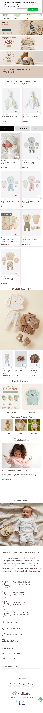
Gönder (37, 671)
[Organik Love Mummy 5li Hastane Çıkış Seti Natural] (10, 262)
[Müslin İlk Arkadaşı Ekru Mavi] (11, 100)
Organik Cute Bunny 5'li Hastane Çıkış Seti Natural (9, 240)
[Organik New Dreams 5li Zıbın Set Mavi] (10, 184)
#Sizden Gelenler (21, 500)
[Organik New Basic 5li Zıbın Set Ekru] (10, 146)
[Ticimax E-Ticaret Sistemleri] (21, 704)
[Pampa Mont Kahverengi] (34, 359)
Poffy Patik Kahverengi (19, 371)
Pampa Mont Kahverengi (33, 371)
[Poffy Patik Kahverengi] (21, 359)
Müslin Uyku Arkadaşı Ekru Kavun (31, 117)
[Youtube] (24, 684)
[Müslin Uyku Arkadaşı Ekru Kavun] (32, 100)
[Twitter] (15, 684)
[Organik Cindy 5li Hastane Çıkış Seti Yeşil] (31, 223)
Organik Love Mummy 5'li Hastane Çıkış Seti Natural (9, 279)
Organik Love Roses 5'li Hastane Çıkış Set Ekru (29, 163)
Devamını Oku (6, 479)
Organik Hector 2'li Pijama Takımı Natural (7, 371)
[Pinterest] (28, 684)
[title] (21, 43)
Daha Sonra (22, 10)
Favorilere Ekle (18, 114)
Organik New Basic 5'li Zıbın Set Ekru (9, 163)
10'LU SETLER (22, 128)
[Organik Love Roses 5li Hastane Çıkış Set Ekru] (31, 146)
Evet (33, 10)
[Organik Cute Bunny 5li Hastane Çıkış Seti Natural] (10, 223)
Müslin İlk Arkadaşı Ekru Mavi (10, 116)
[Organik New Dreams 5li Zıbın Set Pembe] (31, 184)
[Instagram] (19, 684)
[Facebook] (10, 684)
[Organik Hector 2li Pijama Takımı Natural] (7, 359)
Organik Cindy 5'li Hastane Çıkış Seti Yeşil (30, 240)
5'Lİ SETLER (7, 128)
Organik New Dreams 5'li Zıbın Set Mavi (10, 201)
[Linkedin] (33, 684)
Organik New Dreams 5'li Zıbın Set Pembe (31, 201)
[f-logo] (21, 693)
